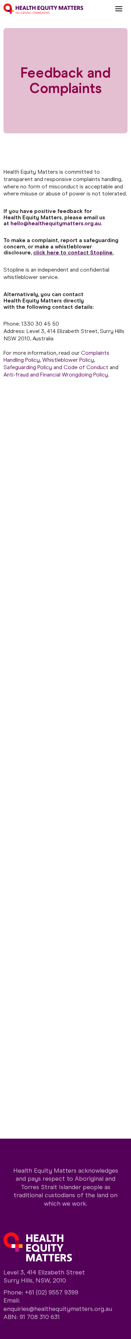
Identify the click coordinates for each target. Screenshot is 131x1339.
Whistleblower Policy (68, 360)
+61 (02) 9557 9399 (51, 1292)
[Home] (43, 9)
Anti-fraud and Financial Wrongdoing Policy (55, 374)
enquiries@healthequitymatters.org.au (57, 1309)
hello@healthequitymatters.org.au (55, 223)
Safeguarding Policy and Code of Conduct (55, 367)
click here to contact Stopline (72, 252)
